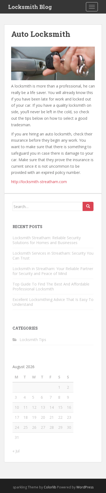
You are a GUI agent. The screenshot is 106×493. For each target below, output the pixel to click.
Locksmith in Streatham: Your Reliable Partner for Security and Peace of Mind (53, 271)
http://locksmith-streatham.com (39, 181)
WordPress (84, 487)
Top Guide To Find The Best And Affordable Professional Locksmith (51, 286)
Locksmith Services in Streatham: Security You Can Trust (53, 256)
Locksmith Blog (30, 6)
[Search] (88, 206)
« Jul (16, 450)
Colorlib (50, 487)
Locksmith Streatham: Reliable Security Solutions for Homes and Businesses (47, 240)
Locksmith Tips (33, 339)
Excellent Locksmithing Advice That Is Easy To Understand (53, 302)
